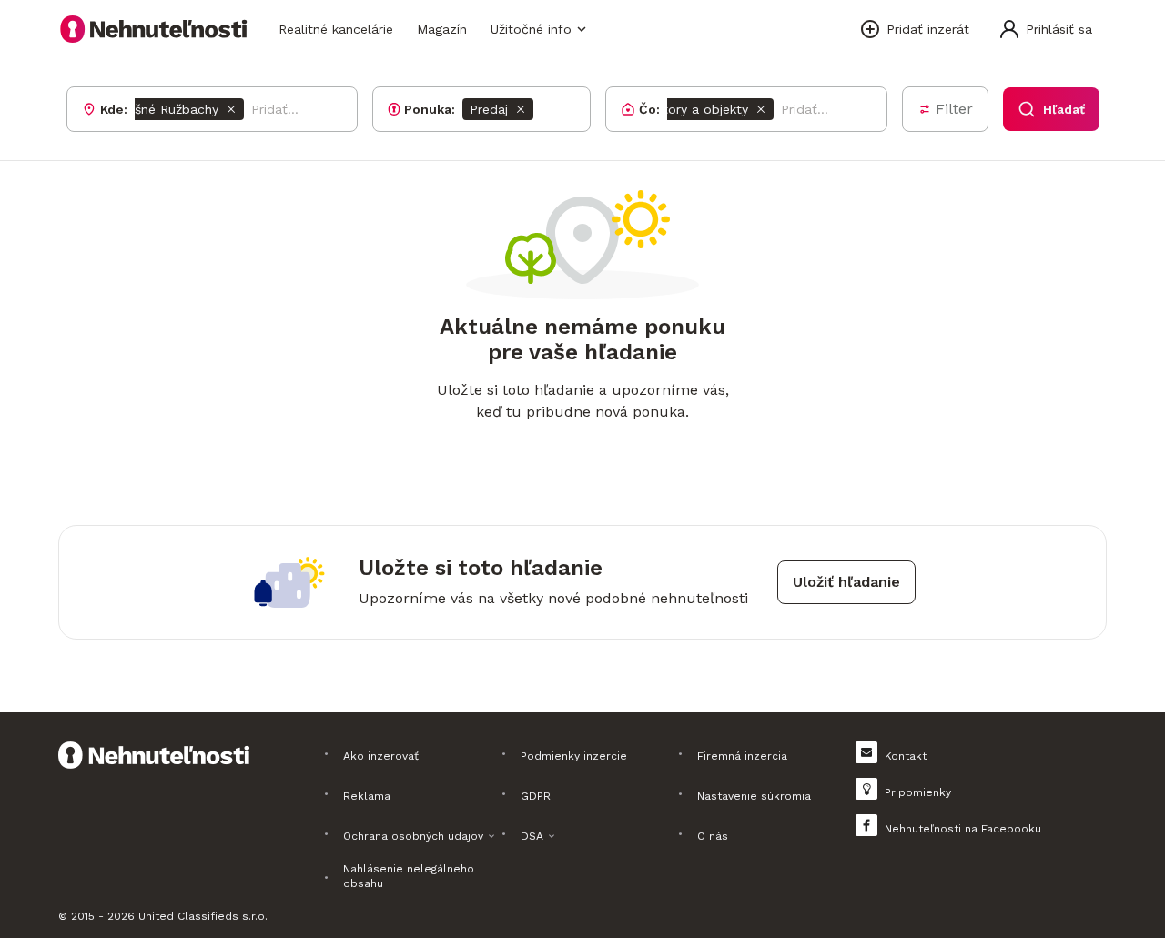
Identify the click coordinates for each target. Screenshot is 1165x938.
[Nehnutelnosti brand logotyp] (153, 29)
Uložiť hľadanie (846, 581)
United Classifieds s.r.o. (203, 916)
